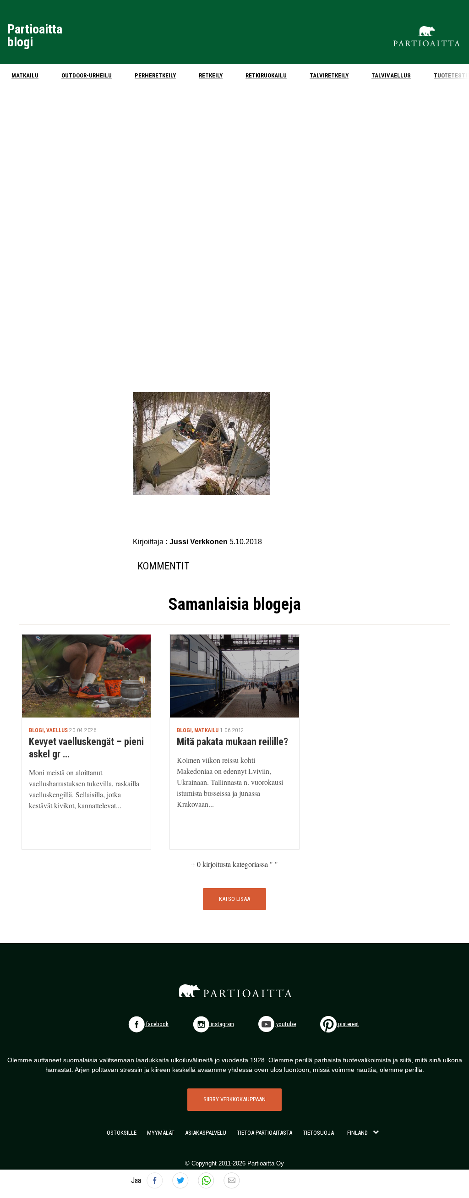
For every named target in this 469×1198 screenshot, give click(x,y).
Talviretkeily (329, 75)
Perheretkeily (155, 75)
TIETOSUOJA (318, 1132)
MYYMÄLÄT (161, 1132)
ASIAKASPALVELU (205, 1132)
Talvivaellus (391, 75)
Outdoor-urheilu (86, 75)
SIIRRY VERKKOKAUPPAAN (234, 1099)
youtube (285, 1024)
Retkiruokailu (266, 75)
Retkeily (211, 75)
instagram (221, 1024)
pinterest (348, 1024)
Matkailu (24, 75)
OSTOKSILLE (121, 1132)
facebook (157, 1024)
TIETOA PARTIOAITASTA (264, 1132)
